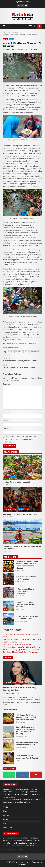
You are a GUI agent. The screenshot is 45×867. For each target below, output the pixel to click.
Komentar (7, 384)
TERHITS (5, 354)
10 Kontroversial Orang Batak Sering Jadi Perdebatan (8, 592)
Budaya (5, 39)
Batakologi (8, 509)
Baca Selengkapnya (11, 709)
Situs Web (6, 429)
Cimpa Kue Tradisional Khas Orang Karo (19, 366)
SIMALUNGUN (35, 352)
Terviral (31, 682)
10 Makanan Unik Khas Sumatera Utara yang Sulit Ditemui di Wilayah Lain (8, 718)
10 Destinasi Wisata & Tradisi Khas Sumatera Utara (8, 619)
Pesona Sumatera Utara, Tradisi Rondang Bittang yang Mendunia (22, 531)
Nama (6, 412)
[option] (22, 566)
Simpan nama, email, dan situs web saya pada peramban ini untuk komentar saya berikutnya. (22, 439)
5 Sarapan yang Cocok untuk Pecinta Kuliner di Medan (8, 745)
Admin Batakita (11, 49)
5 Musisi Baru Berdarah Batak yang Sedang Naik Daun (22, 673)
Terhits (11, 39)
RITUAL (27, 352)
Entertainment (23, 682)
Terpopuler (14, 541)
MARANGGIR (19, 352)
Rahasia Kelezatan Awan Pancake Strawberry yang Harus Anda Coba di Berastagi (8, 732)
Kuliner (7, 477)
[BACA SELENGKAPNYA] (12, 849)
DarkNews (36, 862)
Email (5, 420)
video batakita (39, 26)
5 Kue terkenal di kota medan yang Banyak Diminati (8, 758)
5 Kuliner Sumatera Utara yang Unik (22, 467)
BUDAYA (10, 352)
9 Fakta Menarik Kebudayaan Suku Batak (20, 359)
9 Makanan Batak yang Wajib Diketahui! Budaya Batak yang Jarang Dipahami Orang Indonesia (8, 566)
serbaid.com (31, 344)
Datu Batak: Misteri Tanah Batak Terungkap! (22, 499)
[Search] (34, 26)
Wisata (27, 509)
